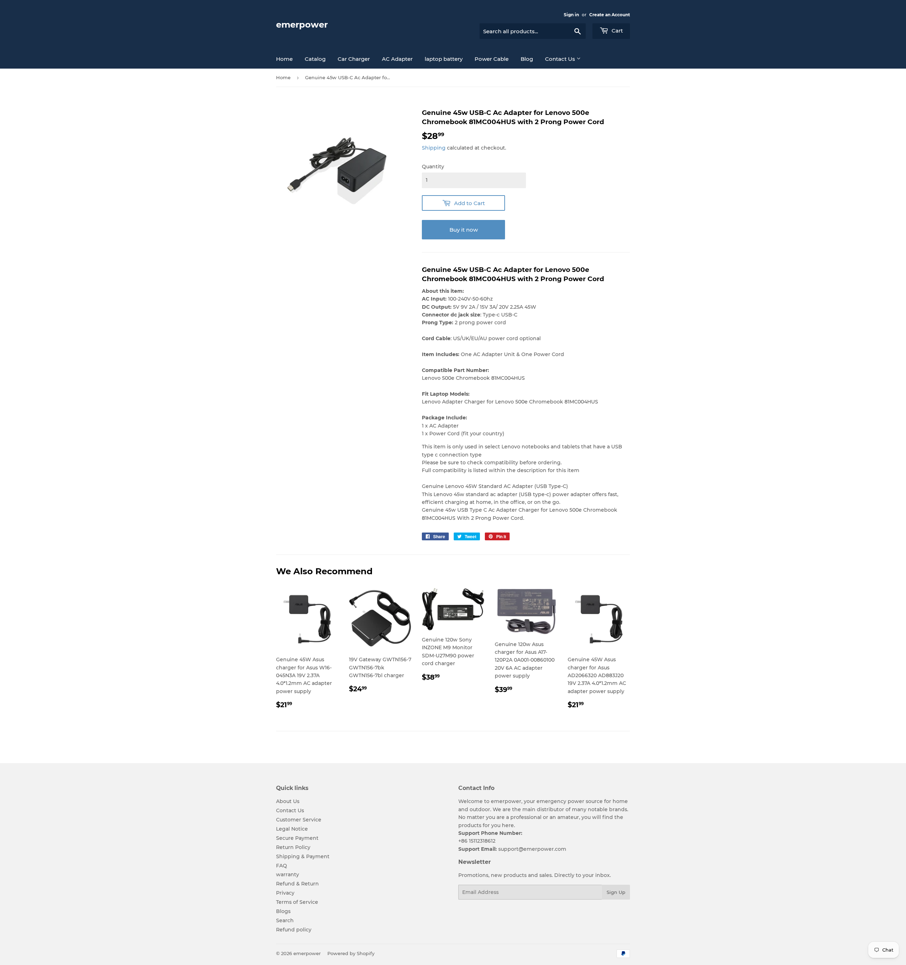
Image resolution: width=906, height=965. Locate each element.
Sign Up (616, 892)
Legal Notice (292, 829)
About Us (287, 801)
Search (285, 920)
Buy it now (463, 229)
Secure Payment (297, 838)
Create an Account (609, 14)
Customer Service (298, 819)
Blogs (283, 911)
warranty (287, 874)
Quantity (433, 166)
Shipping (434, 148)
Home (284, 59)
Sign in (571, 14)
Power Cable (492, 59)
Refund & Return (297, 883)
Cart (616, 30)
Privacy (285, 893)
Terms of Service (297, 902)
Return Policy (293, 847)
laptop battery (444, 59)
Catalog (315, 59)
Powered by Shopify (350, 953)
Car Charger (354, 59)
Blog (527, 59)
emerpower (302, 24)
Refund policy (293, 929)
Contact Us (561, 59)
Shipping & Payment (302, 856)
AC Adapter (397, 59)
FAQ (281, 865)
